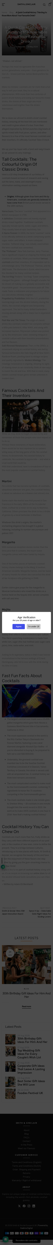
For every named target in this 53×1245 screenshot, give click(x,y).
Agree (18, 626)
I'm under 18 (33, 626)
